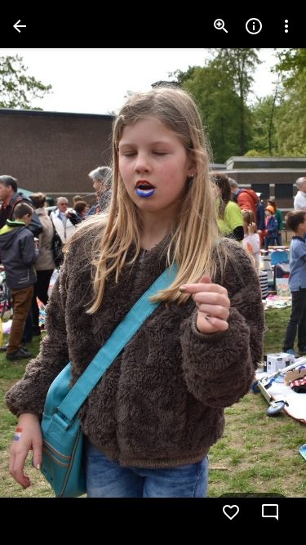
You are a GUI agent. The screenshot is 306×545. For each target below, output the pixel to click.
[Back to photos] (19, 26)
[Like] (231, 512)
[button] (46, 273)
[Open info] (253, 26)
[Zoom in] (221, 26)
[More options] (286, 26)
